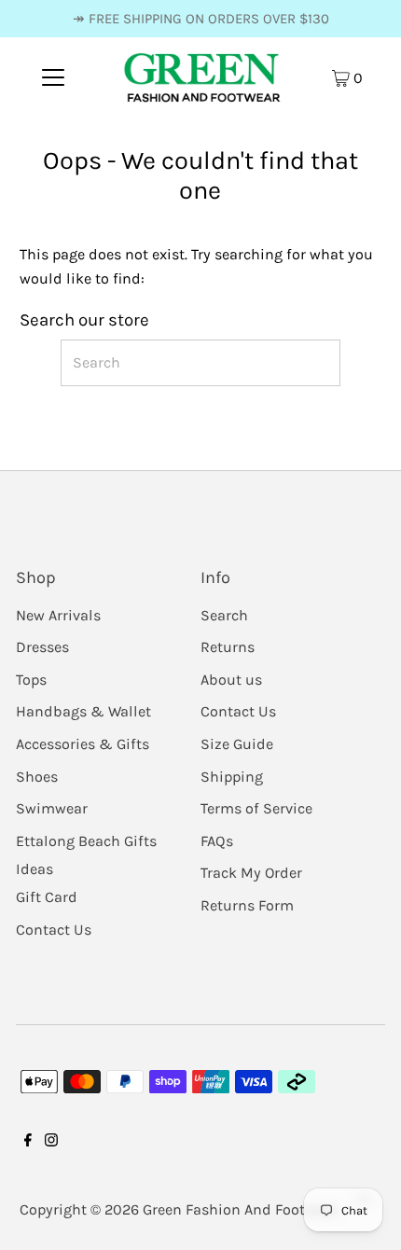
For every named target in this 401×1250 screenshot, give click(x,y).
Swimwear (52, 808)
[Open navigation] (53, 77)
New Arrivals (58, 615)
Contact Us (53, 929)
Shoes (37, 776)
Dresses (42, 647)
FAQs (216, 841)
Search (224, 615)
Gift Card (46, 897)
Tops (31, 679)
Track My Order (251, 873)
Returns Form (247, 905)
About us (231, 679)
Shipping (231, 776)
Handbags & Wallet (83, 711)
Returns (227, 647)
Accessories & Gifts (82, 744)
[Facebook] (28, 1155)
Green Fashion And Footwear (240, 1209)
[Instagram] (51, 1155)
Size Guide (236, 744)
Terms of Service (256, 808)
